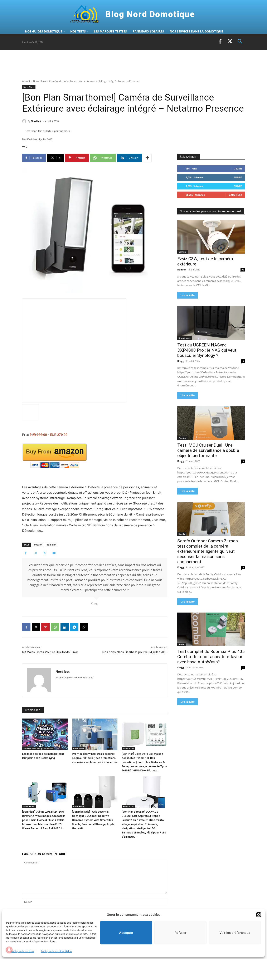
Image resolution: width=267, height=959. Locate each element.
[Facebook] (220, 42)
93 (243, 269)
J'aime (238, 168)
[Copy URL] (84, 627)
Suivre (238, 177)
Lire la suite (187, 295)
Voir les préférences (234, 933)
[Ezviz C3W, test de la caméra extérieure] (211, 237)
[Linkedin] (64, 627)
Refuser (180, 933)
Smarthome (185, 337)
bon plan (51, 544)
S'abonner (235, 194)
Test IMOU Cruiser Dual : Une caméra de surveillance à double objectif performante (208, 450)
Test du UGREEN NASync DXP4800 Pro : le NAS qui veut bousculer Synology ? (206, 350)
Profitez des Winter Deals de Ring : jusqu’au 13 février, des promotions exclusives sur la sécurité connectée (94, 758)
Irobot (182, 644)
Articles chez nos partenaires (38, 748)
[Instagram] (35, 553)
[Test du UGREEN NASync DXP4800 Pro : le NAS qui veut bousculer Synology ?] (211, 323)
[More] (147, 158)
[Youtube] (54, 553)
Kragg (180, 360)
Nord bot (36, 121)
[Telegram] (74, 627)
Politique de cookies (22, 951)
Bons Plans (39, 81)
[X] (230, 42)
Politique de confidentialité (56, 951)
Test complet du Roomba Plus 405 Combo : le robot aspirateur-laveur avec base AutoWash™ (211, 656)
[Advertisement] (98, 64)
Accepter (126, 933)
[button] (259, 915)
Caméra (182, 251)
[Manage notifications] (9, 950)
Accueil (26, 81)
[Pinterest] (45, 627)
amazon (38, 544)
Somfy (182, 533)
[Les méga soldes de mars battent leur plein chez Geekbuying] (45, 734)
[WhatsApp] (55, 627)
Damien (181, 269)
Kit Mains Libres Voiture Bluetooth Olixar (50, 652)
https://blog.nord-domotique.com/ (74, 677)
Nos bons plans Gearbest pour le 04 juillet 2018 (134, 652)
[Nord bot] (25, 121)
